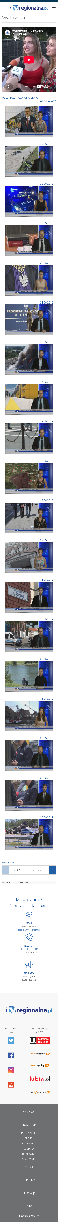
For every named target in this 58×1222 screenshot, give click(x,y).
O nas (29, 1167)
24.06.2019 (46, 263)
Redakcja (29, 1193)
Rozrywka (28, 1143)
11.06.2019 (46, 579)
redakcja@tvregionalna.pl (29, 930)
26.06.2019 (46, 183)
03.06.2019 (46, 817)
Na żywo (29, 1112)
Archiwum (28, 1158)
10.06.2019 (46, 619)
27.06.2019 (46, 144)
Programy (29, 1125)
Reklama (29, 1180)
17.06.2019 (46, 421)
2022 (37, 870)
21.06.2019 (46, 302)
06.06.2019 (46, 698)
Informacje (28, 1133)
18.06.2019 (46, 381)
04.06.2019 (46, 778)
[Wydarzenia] (29, 121)
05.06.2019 (46, 738)
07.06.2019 (46, 659)
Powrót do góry (27, 1215)
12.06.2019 (46, 540)
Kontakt (29, 1206)
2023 (17, 870)
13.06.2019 (46, 500)
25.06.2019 (46, 223)
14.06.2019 (46, 461)
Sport (28, 1138)
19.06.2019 (46, 342)
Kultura (28, 1148)
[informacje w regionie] (29, 8)
